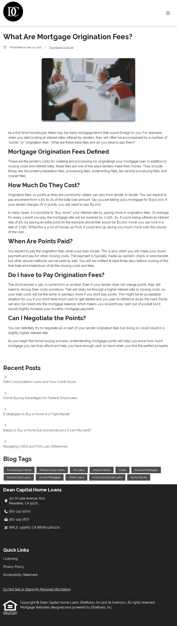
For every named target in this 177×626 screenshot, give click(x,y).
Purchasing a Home (61, 47)
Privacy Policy (13, 567)
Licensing (10, 558)
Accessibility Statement (20, 575)
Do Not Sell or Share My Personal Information (37, 589)
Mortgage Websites (35, 607)
